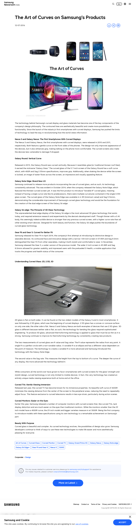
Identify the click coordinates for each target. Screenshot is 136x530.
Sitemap (76, 504)
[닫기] (130, 516)
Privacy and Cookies (109, 504)
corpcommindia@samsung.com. (66, 472)
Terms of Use (95, 504)
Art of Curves (21, 443)
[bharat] (119, 4)
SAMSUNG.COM (124, 504)
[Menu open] (130, 4)
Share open (114, 25)
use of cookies (81, 524)
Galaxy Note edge (111, 443)
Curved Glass (34, 443)
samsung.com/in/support (79, 469)
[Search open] (113, 4)
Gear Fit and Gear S (40, 447)
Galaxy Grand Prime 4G (78, 443)
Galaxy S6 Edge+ (23, 447)
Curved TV (61, 443)
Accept (122, 522)
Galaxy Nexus (95, 443)
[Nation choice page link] (125, 4)
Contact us (85, 504)
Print (118, 25)
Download (109, 25)
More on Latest (67, 482)
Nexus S (53, 447)
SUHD (61, 447)
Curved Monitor (48, 443)
